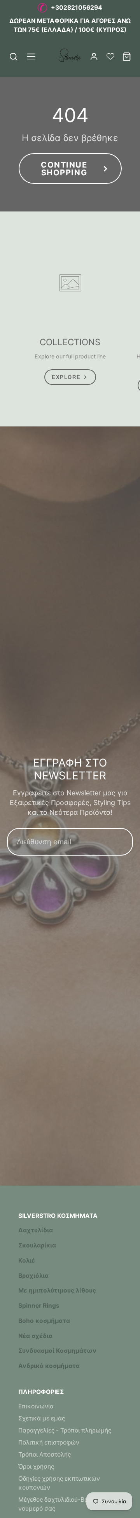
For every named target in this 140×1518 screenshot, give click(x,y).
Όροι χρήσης (36, 1466)
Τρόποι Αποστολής (44, 1454)
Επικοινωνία (36, 1406)
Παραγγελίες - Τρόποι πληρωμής (64, 1430)
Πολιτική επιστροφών (48, 1442)
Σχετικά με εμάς (41, 1418)
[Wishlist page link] (110, 56)
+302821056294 (76, 7)
